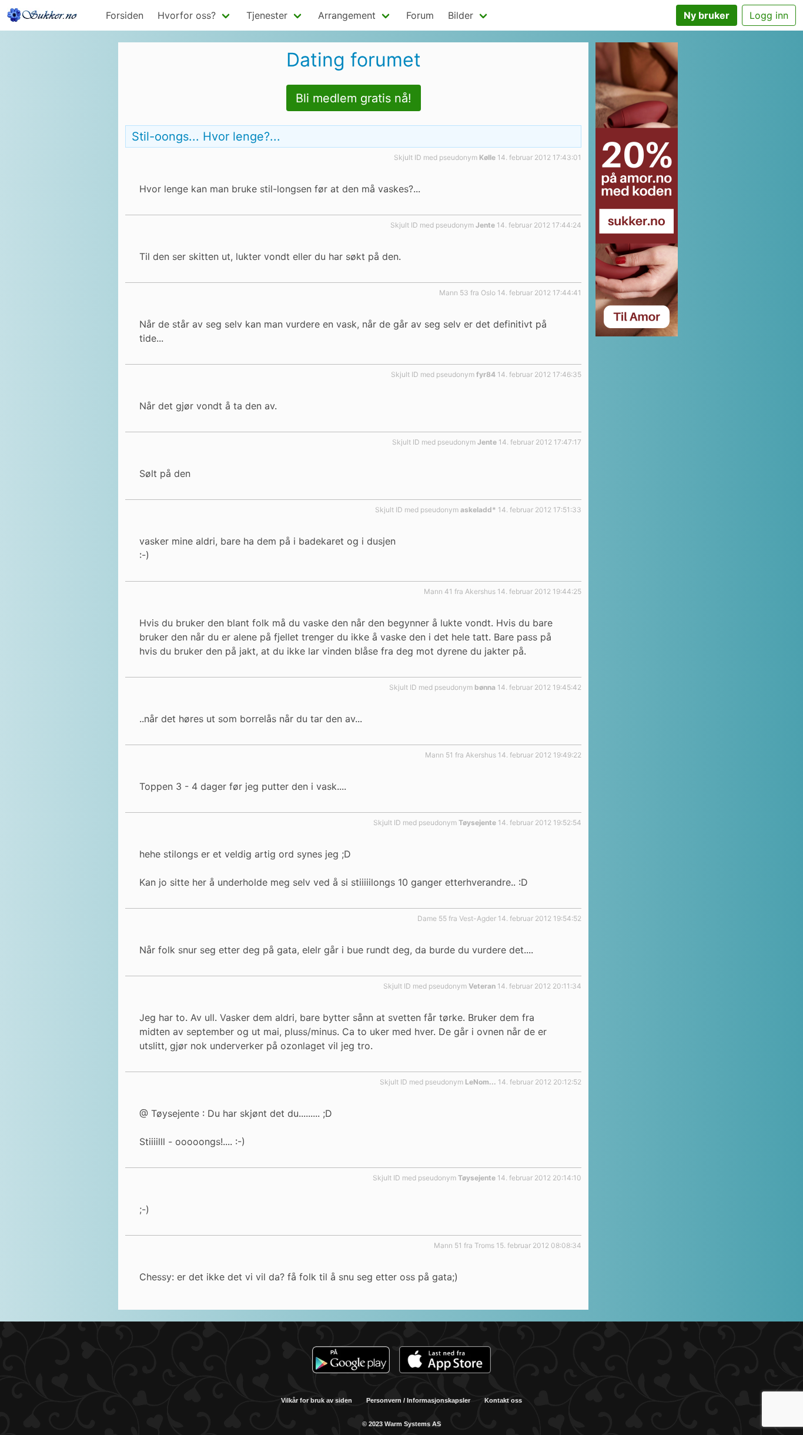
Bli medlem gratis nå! (353, 98)
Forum (420, 15)
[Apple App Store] (445, 1361)
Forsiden (124, 15)
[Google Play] (351, 1361)
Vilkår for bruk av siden (316, 1400)
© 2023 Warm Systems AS (401, 1423)
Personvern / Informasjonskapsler (418, 1400)
